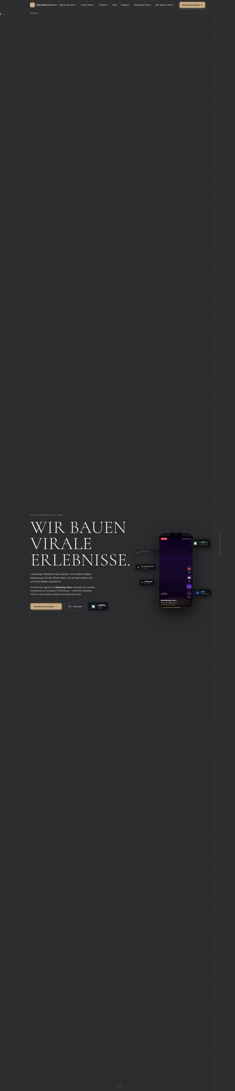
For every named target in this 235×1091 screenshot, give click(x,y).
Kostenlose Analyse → (192, 5)
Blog (115, 5)
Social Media (87, 5)
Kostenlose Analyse (45, 606)
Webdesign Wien (67, 5)
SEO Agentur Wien (164, 5)
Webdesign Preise (142, 5)
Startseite (34, 13)
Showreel (75, 606)
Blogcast (125, 5)
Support (103, 5)
